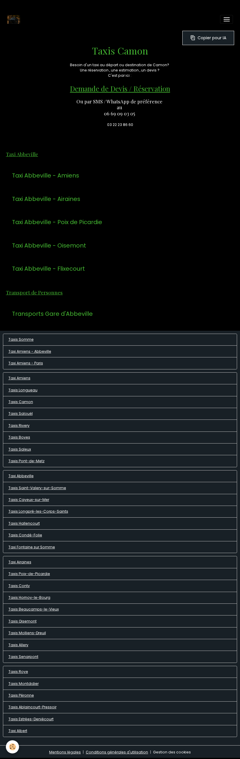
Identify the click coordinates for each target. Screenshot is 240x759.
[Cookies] (12, 746)
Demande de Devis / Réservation (120, 88)
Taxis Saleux (19, 449)
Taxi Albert (17, 730)
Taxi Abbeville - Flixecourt (48, 268)
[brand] (14, 19)
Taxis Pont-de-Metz (26, 460)
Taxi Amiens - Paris (25, 363)
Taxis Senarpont (23, 656)
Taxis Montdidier (23, 683)
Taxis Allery (18, 644)
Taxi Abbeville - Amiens (45, 175)
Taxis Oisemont (22, 621)
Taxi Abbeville (21, 475)
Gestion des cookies (172, 752)
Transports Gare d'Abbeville (52, 314)
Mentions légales (65, 752)
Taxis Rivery (19, 425)
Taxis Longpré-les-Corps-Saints (38, 511)
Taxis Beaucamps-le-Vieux (33, 609)
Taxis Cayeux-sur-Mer (28, 499)
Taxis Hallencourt (24, 523)
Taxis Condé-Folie (25, 535)
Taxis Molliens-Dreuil (27, 632)
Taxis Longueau (22, 390)
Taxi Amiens (19, 378)
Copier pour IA (212, 38)
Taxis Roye (18, 671)
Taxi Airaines (19, 562)
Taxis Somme (21, 339)
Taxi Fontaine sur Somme (31, 547)
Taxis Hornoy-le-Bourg (29, 597)
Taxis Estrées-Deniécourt (31, 719)
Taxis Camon (20, 401)
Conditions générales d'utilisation (117, 752)
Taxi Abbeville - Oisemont (49, 245)
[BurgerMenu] (226, 19)
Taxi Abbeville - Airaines (46, 199)
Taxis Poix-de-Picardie (29, 573)
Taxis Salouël (20, 413)
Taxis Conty (19, 585)
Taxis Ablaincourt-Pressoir (32, 707)
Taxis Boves (19, 437)
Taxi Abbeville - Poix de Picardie (57, 222)
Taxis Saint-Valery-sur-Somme (37, 487)
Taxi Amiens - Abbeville (29, 351)
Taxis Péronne (21, 695)
